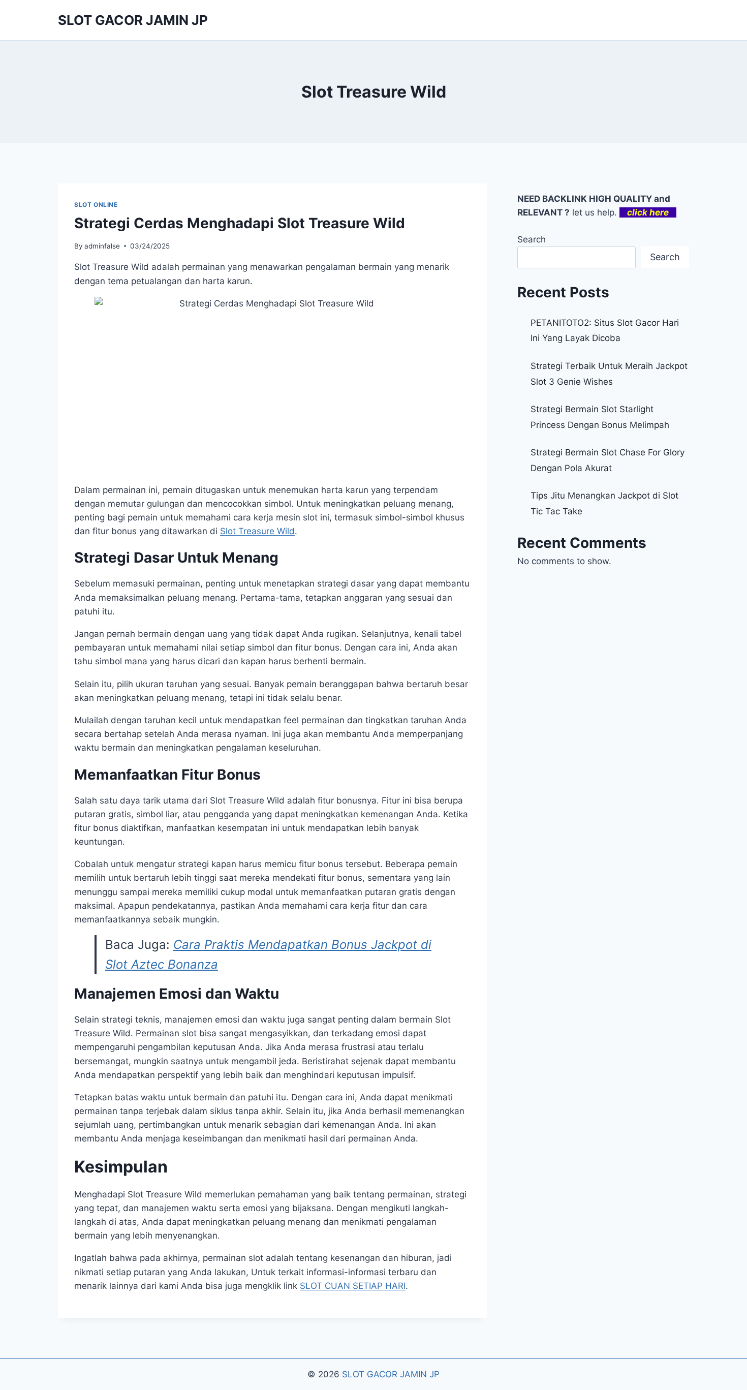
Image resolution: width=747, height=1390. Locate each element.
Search (531, 239)
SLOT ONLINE (96, 204)
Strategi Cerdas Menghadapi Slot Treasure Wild (239, 223)
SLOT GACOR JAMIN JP (391, 1374)
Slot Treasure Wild (257, 531)
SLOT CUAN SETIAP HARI (353, 1286)
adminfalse (102, 246)
